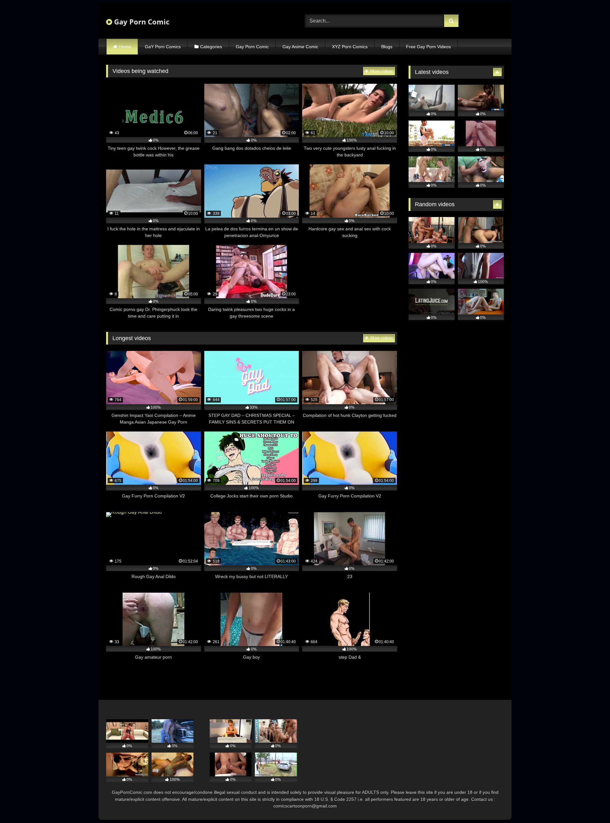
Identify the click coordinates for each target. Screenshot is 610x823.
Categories (211, 46)
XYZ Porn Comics (350, 46)
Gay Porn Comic (140, 21)
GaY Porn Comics (163, 46)
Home (125, 46)
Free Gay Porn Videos (428, 46)
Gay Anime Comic (300, 46)
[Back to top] (590, 804)
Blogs (386, 46)
